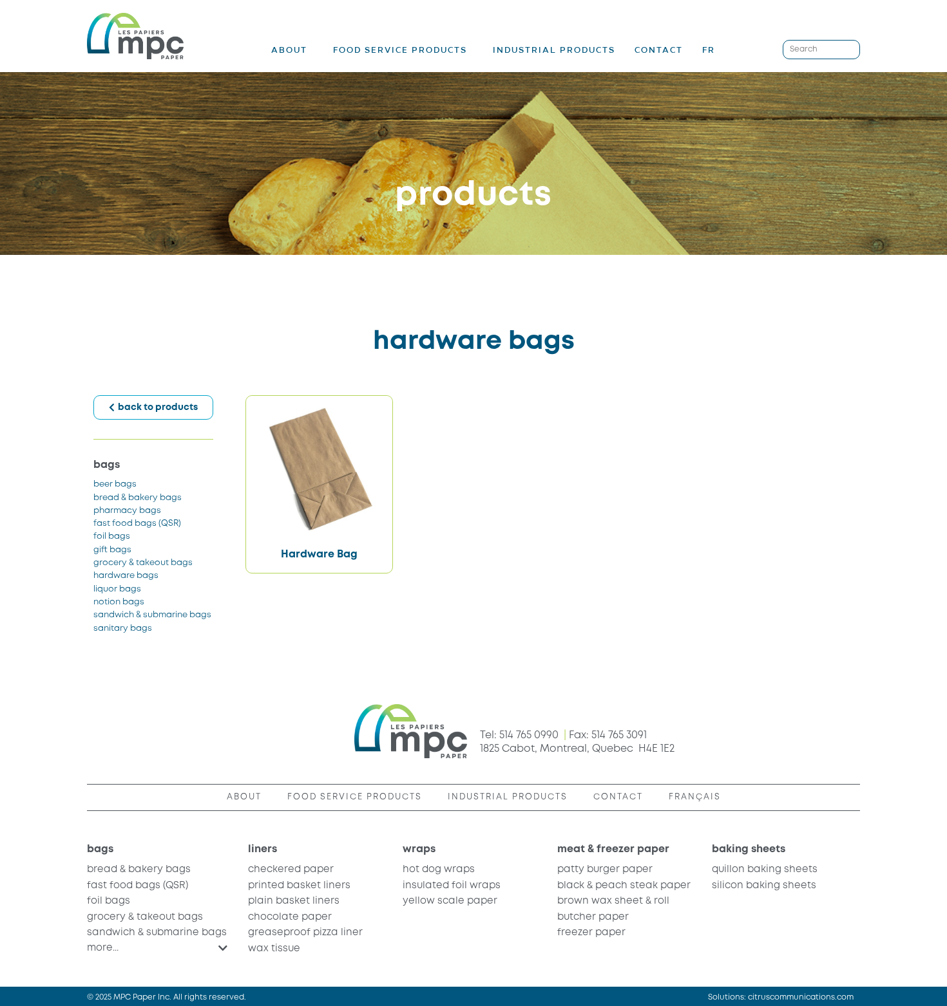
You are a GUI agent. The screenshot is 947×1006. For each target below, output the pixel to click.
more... (103, 948)
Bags (106, 465)
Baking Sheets (748, 849)
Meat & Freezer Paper (613, 849)
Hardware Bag (319, 554)
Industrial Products (554, 49)
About (289, 50)
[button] (157, 948)
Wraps (419, 849)
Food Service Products (400, 50)
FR (708, 49)
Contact (659, 49)
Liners (262, 849)
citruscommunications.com (801, 997)
